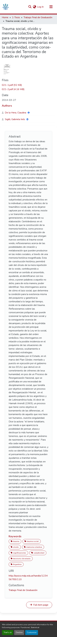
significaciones (19, 553)
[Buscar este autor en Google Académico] (28, 113)
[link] (28, 85)
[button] (5, 7)
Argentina (17, 564)
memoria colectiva (34, 547)
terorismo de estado (22, 558)
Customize (31, 632)
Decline (19, 632)
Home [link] (5, 17)
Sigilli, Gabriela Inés (15, 119)
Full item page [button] (40, 605)
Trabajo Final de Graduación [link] (38, 17)
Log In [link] (40, 6)
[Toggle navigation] (51, 7)
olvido (16, 547)
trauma (16, 541)
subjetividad (39, 553)
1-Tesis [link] (16, 17)
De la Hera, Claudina (15, 112)
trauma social (33, 541)
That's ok (8, 632)
